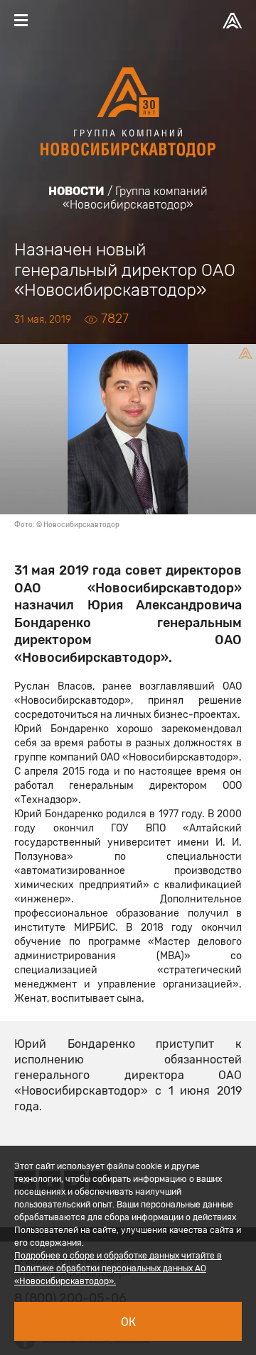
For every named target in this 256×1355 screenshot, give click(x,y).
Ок (128, 1322)
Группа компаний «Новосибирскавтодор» (135, 197)
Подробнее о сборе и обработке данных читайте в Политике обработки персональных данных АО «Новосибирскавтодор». (118, 1268)
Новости (76, 191)
